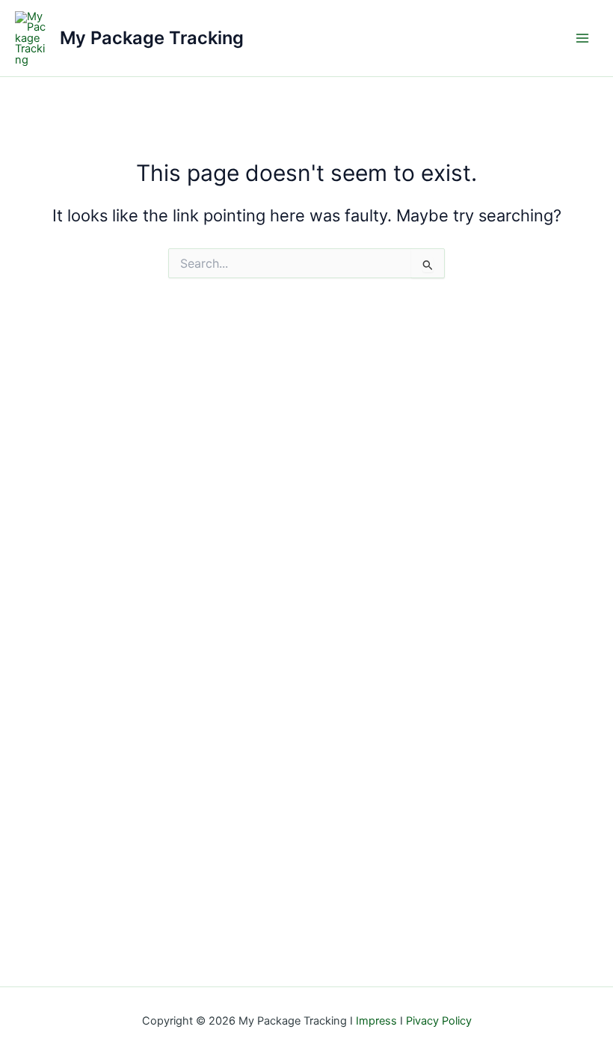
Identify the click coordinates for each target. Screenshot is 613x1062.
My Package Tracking (152, 38)
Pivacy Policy (439, 1021)
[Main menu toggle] (582, 38)
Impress (376, 1021)
